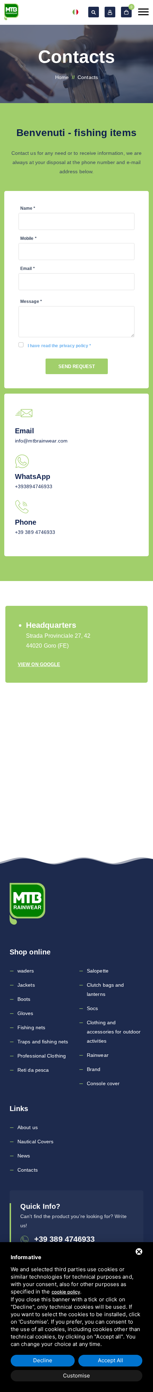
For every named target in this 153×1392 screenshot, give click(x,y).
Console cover (103, 1083)
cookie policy (66, 1292)
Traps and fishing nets (42, 1041)
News (23, 1156)
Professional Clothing (41, 1056)
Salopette (98, 971)
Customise (76, 1375)
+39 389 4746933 (35, 532)
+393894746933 (33, 486)
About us (27, 1127)
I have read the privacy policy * (59, 345)
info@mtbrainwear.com (41, 441)
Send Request (76, 366)
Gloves (25, 1013)
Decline (42, 1360)
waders (25, 971)
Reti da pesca (33, 1070)
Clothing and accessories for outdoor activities (114, 1032)
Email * (27, 268)
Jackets (26, 985)
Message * (31, 301)
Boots (24, 999)
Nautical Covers (35, 1141)
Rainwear (98, 1055)
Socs (92, 1008)
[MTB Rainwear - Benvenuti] (11, 12)
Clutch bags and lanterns (105, 989)
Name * (28, 208)
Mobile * (28, 238)
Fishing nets (31, 1027)
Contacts (27, 1170)
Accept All (110, 1360)
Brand (94, 1069)
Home (62, 77)
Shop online (30, 952)
